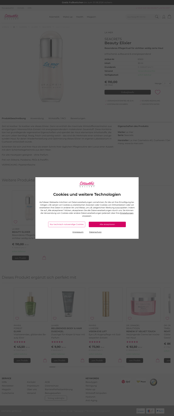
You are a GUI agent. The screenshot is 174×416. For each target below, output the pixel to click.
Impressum (77, 232)
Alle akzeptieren (107, 224)
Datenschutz (95, 232)
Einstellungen (127, 213)
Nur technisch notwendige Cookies (67, 224)
